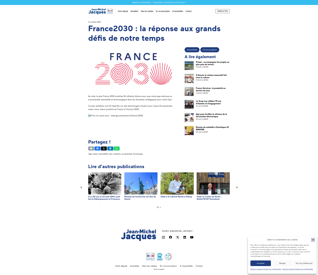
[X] (177, 237)
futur (110, 154)
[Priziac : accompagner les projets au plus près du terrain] (189, 65)
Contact (199, 266)
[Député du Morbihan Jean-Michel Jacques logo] (101, 11)
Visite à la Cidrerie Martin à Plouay (176, 196)
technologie (138, 154)
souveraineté (127, 154)
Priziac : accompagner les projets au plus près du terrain (212, 63)
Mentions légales (159, 269)
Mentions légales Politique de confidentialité (265, 269)
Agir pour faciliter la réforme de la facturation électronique (211, 115)
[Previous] (81, 187)
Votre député (121, 266)
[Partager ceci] (97, 148)
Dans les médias (149, 266)
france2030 (103, 154)
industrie (117, 154)
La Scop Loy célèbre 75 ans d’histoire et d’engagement (208, 102)
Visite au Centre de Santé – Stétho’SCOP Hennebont (209, 197)
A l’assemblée (186, 266)
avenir (95, 154)
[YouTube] (191, 237)
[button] (313, 240)
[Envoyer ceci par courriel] (91, 148)
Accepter (260, 263)
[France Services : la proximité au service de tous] (189, 91)
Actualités (134, 266)
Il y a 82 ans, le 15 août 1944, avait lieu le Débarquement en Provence (104, 197)
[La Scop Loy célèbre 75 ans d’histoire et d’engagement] (189, 104)
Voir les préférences (304, 263)
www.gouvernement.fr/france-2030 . (127, 115)
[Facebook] (170, 237)
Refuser (282, 263)
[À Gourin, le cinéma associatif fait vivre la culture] (189, 78)
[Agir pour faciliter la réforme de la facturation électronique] (189, 117)
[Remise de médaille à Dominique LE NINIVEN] (189, 130)
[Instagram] (163, 237)
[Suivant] (236, 187)
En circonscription (168, 266)
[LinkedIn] (184, 237)
